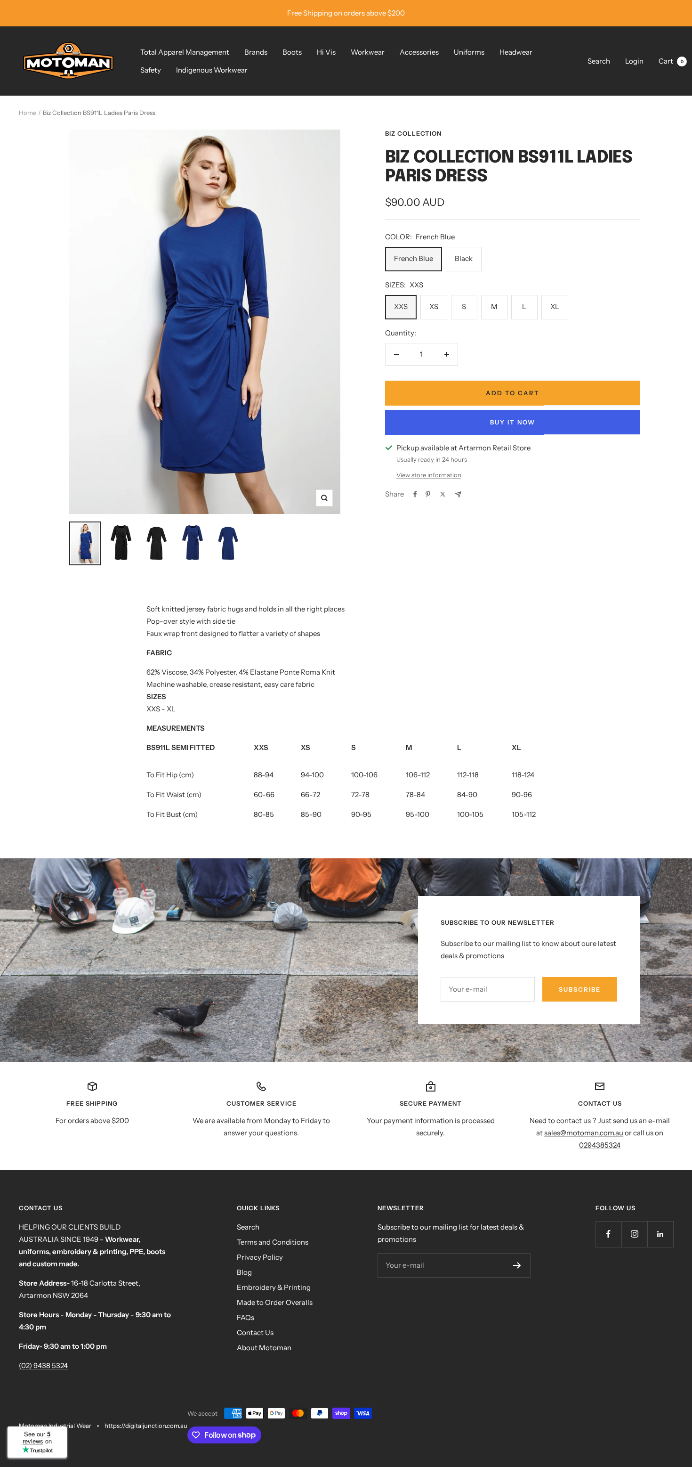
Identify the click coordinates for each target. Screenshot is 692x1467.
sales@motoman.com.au (583, 1132)
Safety (150, 69)
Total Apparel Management (184, 52)
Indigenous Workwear (212, 69)
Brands (255, 52)
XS (433, 306)
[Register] (517, 1265)
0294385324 (599, 1145)
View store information (428, 475)
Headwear (515, 52)
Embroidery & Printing (274, 1287)
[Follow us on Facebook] (608, 1234)
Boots (292, 52)
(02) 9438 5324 (43, 1365)
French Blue (413, 258)
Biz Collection (413, 133)
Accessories (419, 52)
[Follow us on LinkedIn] (660, 1234)
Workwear (368, 52)
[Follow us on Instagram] (634, 1234)
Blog (244, 1272)
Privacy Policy (260, 1257)
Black (464, 258)
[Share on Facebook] (415, 494)
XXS (401, 306)
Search (598, 61)
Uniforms (469, 52)
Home (27, 112)
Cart (671, 61)
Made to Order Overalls (275, 1302)
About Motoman (264, 1347)
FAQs (245, 1317)
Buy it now (512, 422)
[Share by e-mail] (458, 494)
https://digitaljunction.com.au (146, 1425)
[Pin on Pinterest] (428, 494)
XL (554, 306)
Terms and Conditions (272, 1242)
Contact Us (255, 1332)
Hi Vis (326, 52)
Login (634, 61)
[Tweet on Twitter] (443, 494)
